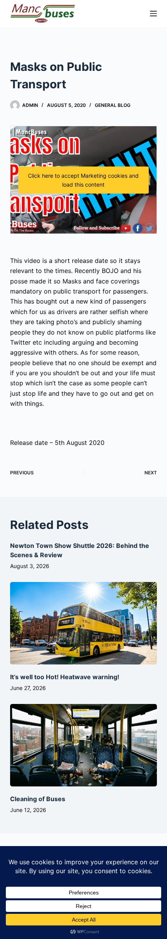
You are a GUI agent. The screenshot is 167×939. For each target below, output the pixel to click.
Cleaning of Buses (37, 799)
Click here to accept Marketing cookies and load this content (83, 180)
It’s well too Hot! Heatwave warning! (64, 677)
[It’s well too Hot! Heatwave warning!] (83, 623)
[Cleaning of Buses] (83, 745)
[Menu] (153, 13)
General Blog (112, 105)
